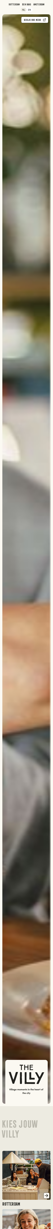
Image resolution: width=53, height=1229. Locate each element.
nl (23, 9)
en (29, 9)
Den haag (26, 4)
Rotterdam (14, 4)
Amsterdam (38, 4)
